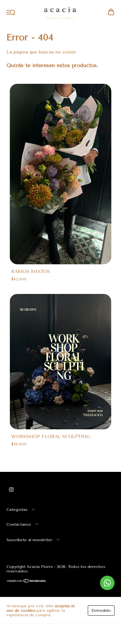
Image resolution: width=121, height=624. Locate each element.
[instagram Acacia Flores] (11, 489)
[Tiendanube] (26, 582)
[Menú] (10, 12)
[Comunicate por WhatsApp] (107, 583)
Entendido (101, 610)
